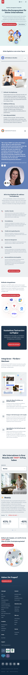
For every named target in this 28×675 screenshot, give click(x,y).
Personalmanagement (5, 603)
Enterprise (3, 596)
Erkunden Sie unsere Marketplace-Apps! (10, 295)
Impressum (3, 671)
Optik (2, 617)
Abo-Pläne (3, 637)
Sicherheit (3, 630)
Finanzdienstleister (4, 600)
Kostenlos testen (18, 594)
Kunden (16, 622)
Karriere (16, 620)
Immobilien (3, 601)
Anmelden (16, 596)
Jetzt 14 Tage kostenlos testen (9, 24)
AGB (7, 671)
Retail (2, 598)
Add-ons (3, 626)
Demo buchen (17, 600)
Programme (17, 632)
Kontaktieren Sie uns (6, 581)
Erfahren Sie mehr (13, 515)
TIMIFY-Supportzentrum (5, 645)
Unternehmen (17, 618)
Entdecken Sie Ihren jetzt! (7, 545)
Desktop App (17, 607)
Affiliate (16, 634)
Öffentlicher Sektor (5, 607)
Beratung (3, 615)
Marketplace (3, 628)
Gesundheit (3, 611)
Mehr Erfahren (22, 24)
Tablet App (17, 608)
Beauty (2, 609)
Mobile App (17, 610)
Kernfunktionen (4, 624)
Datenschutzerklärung (14, 671)
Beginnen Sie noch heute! (14, 344)
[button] (2, 165)
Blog (15, 624)
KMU (2, 594)
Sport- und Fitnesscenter (6, 613)
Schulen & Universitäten (5, 605)
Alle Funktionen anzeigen (14, 271)
